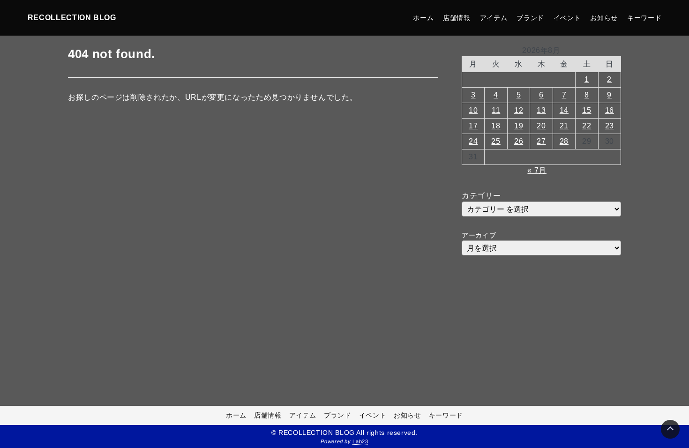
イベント (567, 18)
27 (541, 141)
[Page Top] (670, 429)
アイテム (494, 18)
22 (586, 126)
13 (541, 110)
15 (586, 110)
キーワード (644, 18)
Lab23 (360, 441)
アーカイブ (479, 235)
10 (473, 110)
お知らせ (604, 18)
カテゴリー (481, 196)
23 (609, 126)
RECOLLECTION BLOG (72, 18)
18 (495, 126)
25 (495, 141)
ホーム (423, 18)
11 (496, 110)
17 (473, 126)
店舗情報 (457, 18)
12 (518, 110)
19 (518, 126)
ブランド (530, 18)
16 (609, 110)
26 (518, 141)
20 (541, 126)
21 (564, 126)
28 (564, 141)
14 (564, 110)
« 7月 (537, 170)
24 (473, 141)
